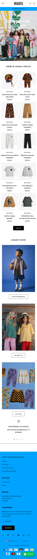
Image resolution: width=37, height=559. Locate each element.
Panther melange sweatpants (27, 126)
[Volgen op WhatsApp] (29, 535)
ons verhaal (5, 482)
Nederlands (26, 541)
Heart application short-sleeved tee (9, 187)
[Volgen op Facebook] (3, 535)
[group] (18, 36)
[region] (18, 36)
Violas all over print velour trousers (9, 126)
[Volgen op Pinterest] (13, 535)
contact (4, 461)
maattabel (5, 464)
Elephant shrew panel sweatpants (27, 156)
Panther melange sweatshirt (9, 217)
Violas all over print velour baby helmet (9, 96)
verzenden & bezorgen (9, 471)
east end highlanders (18, 296)
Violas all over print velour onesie (27, 96)
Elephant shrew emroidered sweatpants (9, 156)
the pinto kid (18, 355)
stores (4, 485)
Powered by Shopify (24, 545)
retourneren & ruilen (8, 468)
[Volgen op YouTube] (18, 535)
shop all (18, 228)
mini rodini (18, 414)
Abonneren (8, 528)
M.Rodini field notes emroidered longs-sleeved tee (27, 217)
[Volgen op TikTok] (23, 535)
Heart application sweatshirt (27, 187)
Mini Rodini (9, 91)
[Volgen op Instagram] (8, 535)
